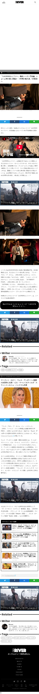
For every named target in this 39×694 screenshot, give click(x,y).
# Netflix (20, 369)
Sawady (4, 72)
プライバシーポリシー (9, 685)
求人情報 (26, 685)
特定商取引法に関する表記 (33, 685)
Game (19, 664)
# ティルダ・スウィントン (19, 637)
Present (19, 672)
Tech (19, 669)
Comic (19, 666)
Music (19, 661)
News (15, 72)
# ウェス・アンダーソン (7, 637)
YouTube (19, 674)
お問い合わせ (16, 685)
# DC (3, 369)
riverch (25, 688)
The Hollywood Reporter (9, 575)
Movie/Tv (19, 658)
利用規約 (3, 685)
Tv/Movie (18, 72)
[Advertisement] (19, 47)
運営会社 (22, 685)
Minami (4, 376)
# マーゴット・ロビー (6, 641)
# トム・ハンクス (31, 637)
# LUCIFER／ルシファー (11, 369)
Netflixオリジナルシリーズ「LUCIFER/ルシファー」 (19, 305)
